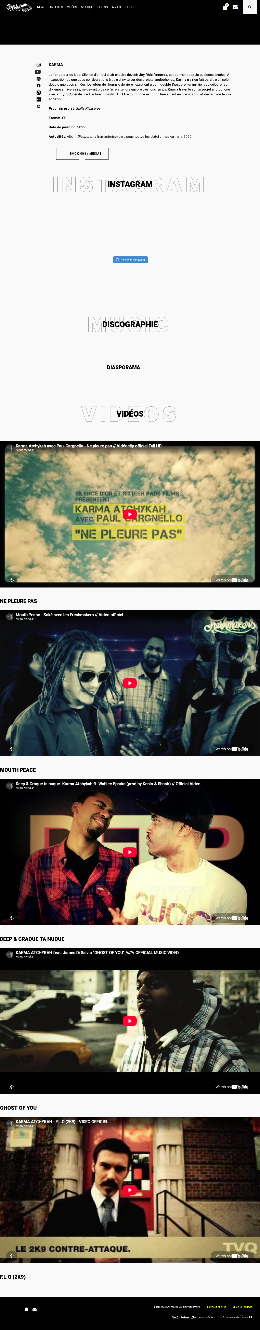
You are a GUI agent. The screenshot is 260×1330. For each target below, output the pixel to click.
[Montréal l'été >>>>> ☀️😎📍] (223, 214)
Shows (103, 7)
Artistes (56, 7)
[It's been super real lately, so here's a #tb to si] (36, 218)
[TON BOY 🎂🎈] (176, 211)
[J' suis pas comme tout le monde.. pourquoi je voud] (130, 231)
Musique (87, 7)
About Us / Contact (242, 1307)
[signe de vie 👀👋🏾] (83, 211)
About (116, 7)
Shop (129, 7)
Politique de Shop (216, 1307)
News (41, 7)
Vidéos (72, 7)
